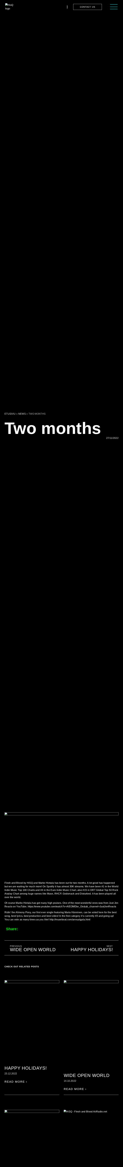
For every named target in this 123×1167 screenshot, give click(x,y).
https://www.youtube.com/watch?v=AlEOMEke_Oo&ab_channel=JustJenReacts (72, 906)
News (22, 414)
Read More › (15, 1081)
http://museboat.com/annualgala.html (70, 919)
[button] (25, 928)
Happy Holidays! (25, 1068)
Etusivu (9, 414)
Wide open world (87, 1075)
